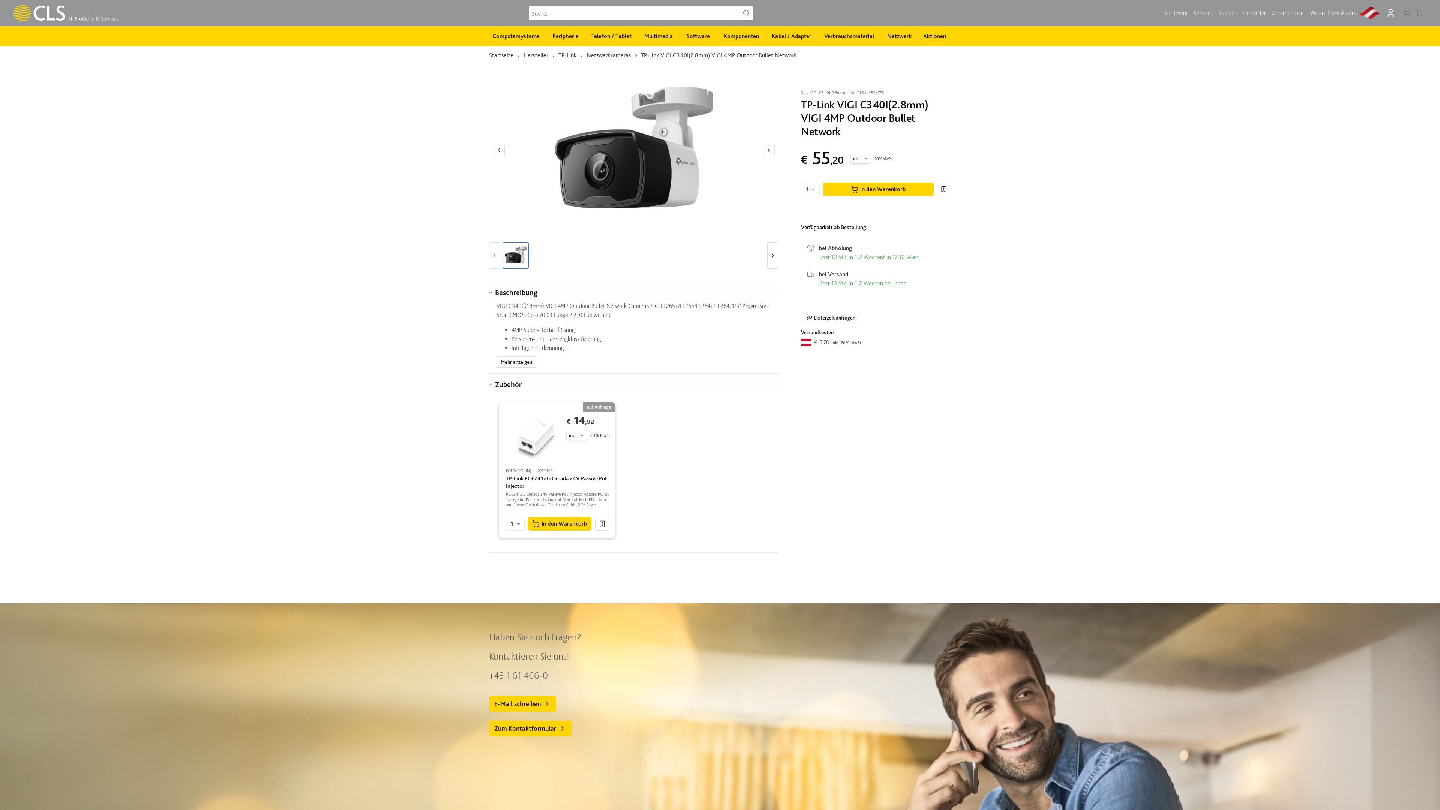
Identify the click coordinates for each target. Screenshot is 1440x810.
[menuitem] (1176, 13)
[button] (878, 189)
